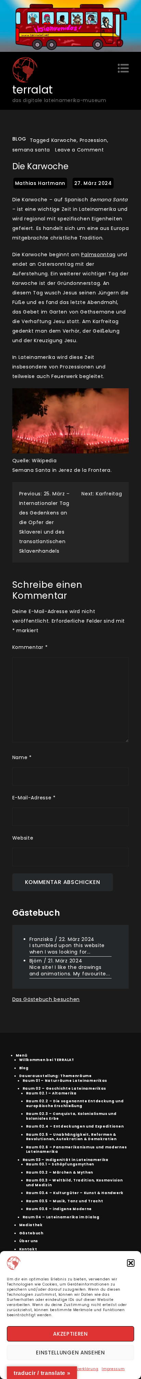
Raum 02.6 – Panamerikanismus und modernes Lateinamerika (76, 1150)
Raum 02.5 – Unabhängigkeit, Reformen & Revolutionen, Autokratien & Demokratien (71, 1137)
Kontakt (28, 1249)
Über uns (28, 1241)
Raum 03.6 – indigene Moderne (59, 1208)
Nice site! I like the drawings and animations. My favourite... (69, 970)
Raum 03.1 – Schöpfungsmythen (60, 1164)
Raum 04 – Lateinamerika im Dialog (61, 1217)
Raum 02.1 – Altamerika (51, 1093)
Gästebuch (31, 1233)
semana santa (31, 149)
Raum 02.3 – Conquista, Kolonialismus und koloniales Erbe (71, 1116)
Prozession (93, 140)
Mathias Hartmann (40, 183)
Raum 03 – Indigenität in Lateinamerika (66, 1159)
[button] (130, 1263)
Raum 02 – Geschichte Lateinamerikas (64, 1088)
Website (23, 837)
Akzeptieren (70, 1333)
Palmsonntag (98, 254)
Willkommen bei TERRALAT (46, 1059)
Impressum (113, 1368)
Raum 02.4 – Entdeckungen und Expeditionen (75, 1126)
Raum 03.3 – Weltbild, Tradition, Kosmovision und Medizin (74, 1183)
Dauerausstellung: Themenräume (55, 1075)
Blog (19, 138)
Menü (21, 1055)
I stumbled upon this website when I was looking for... (67, 948)
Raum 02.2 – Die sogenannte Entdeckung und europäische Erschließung (75, 1103)
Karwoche (64, 140)
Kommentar (30, 647)
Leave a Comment (79, 149)
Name (22, 757)
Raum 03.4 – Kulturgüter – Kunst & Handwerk (75, 1192)
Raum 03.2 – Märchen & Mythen (59, 1172)
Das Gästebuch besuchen (46, 999)
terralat (32, 89)
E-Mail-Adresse (34, 797)
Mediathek (31, 1225)
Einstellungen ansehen (70, 1352)
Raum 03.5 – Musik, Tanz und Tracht (64, 1201)
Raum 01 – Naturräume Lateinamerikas (65, 1080)
